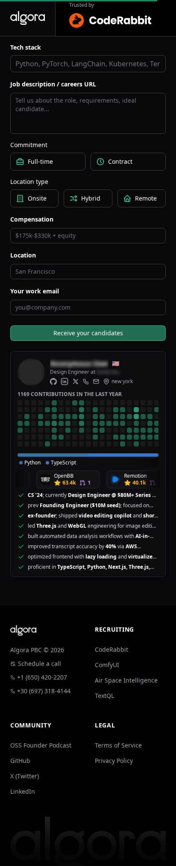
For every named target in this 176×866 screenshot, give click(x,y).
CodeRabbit (111, 649)
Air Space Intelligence (126, 680)
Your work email (34, 291)
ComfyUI (107, 665)
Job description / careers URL (53, 84)
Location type (29, 181)
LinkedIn (22, 791)
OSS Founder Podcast (40, 745)
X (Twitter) (24, 776)
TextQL (104, 696)
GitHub (20, 761)
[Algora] (27, 18)
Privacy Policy (114, 761)
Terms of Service (118, 745)
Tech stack (25, 47)
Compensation (31, 219)
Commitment (28, 145)
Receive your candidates (88, 333)
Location (23, 255)
